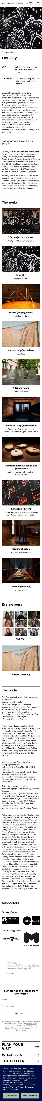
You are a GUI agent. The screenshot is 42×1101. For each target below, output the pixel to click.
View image (10, 973)
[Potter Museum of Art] (13, 3)
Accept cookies (11, 1096)
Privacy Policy (31, 1024)
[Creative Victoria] (10, 939)
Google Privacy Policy (13, 1028)
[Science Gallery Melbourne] (31, 921)
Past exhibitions (10, 52)
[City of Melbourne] (31, 939)
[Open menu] (37, 3)
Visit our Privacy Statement (21, 1087)
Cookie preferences (30, 1096)
